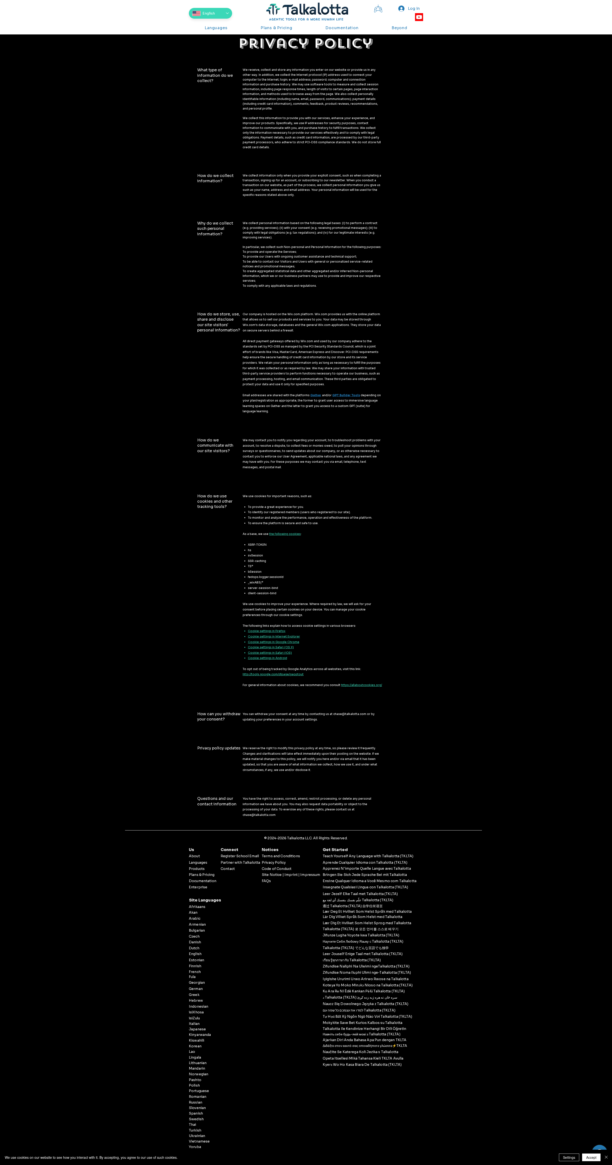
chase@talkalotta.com (349, 714)
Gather (315, 395)
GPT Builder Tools (346, 395)
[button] (216, 27)
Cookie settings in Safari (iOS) (270, 652)
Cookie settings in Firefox (266, 631)
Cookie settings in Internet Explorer (274, 636)
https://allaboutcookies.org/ (361, 685)
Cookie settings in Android (267, 658)
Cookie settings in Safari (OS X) (271, 647)
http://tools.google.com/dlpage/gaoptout (273, 674)
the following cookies (285, 534)
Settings (569, 1157)
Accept (591, 1157)
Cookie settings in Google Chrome (273, 642)
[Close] (606, 1157)
